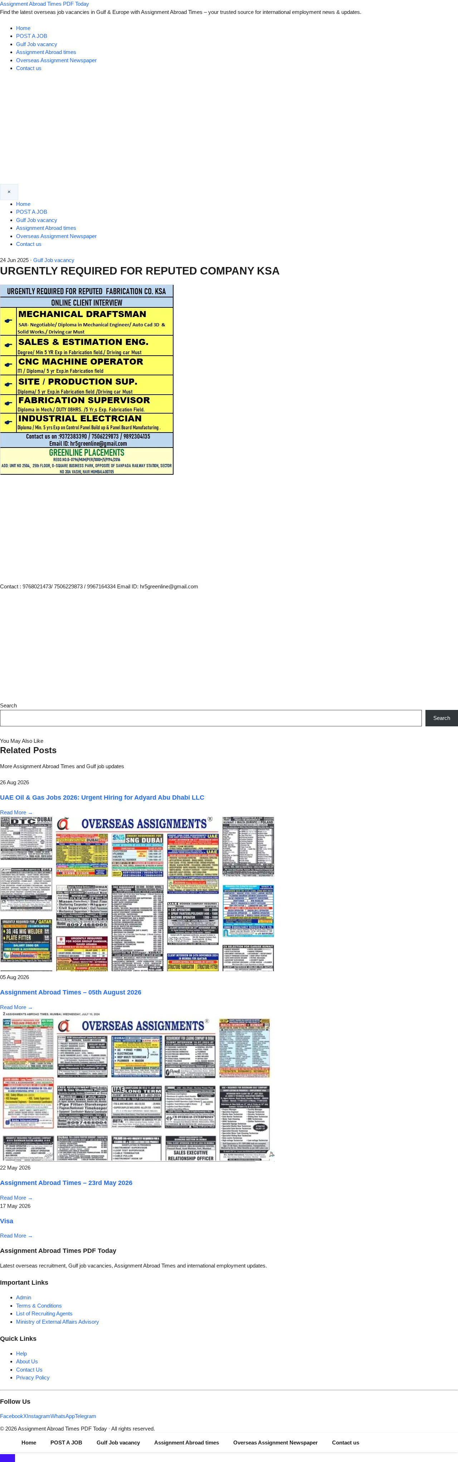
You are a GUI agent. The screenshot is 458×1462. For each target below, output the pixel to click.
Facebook (11, 1416)
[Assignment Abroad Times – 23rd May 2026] (137, 1160)
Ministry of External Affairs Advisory (57, 1322)
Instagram (38, 1416)
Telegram (85, 1416)
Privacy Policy (33, 1377)
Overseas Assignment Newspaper (56, 60)
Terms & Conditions (39, 1306)
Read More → (16, 812)
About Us (27, 1361)
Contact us (29, 68)
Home (23, 28)
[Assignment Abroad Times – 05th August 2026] (137, 969)
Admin (23, 1297)
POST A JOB (31, 36)
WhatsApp (62, 1416)
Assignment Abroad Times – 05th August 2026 (70, 992)
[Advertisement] (229, 130)
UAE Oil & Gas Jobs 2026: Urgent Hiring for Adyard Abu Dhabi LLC (102, 797)
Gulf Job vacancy (36, 44)
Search (8, 705)
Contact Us (29, 1370)
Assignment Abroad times (46, 52)
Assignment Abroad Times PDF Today (44, 4)
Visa (6, 1221)
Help (21, 1353)
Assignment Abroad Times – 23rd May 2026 (66, 1182)
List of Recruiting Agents (44, 1313)
